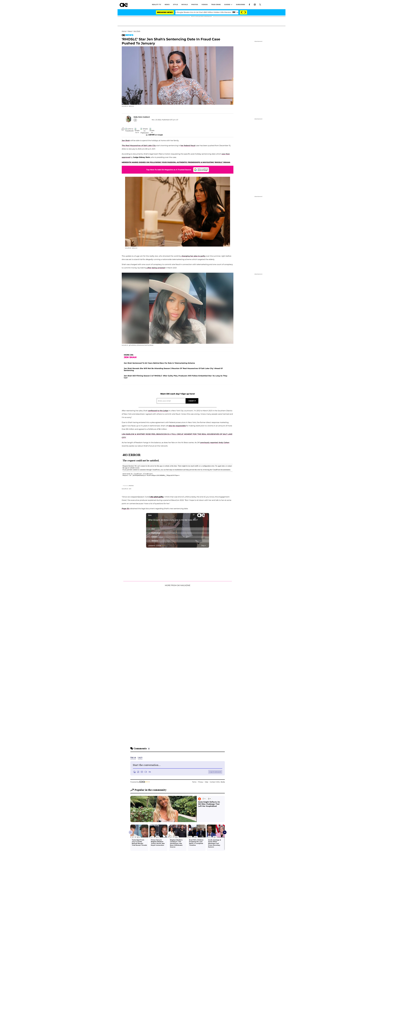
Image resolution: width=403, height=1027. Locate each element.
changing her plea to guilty (193, 256)
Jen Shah (137, 31)
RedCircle (131, 485)
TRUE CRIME (216, 4)
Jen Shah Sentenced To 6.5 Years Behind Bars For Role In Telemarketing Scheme (159, 363)
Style (175, 4)
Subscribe (240, 4)
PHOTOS (194, 4)
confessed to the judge (158, 411)
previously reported (209, 443)
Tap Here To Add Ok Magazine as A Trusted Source (168, 170)
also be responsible (177, 426)
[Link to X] (260, 4)
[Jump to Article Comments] (123, 129)
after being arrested (156, 268)
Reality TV (156, 4)
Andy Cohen (224, 443)
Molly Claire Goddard (142, 117)
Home (124, 31)
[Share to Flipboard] (145, 129)
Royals (184, 4)
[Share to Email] (152, 129)
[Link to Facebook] (249, 4)
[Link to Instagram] (254, 4)
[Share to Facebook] (129, 129)
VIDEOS (205, 4)
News (130, 31)
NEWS (167, 4)
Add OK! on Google (155, 135)
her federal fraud (188, 146)
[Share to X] (137, 129)
